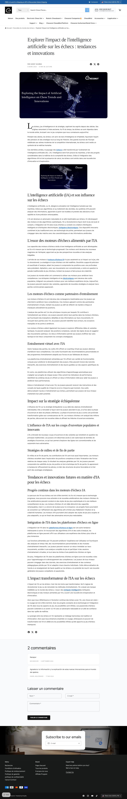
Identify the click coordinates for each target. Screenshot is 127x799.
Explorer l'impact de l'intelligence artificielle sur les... (53, 28)
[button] (119, 10)
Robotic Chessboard (53, 18)
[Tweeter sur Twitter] (94, 64)
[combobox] (60, 10)
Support (32, 23)
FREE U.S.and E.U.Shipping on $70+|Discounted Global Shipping (26, 2)
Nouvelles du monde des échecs (23, 28)
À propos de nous (41, 771)
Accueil (9, 28)
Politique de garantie (12, 774)
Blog (40, 23)
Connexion (94, 2)
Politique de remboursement (15, 771)
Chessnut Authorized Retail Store (83, 23)
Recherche (9, 765)
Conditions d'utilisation (13, 768)
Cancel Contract (10, 780)
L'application (111, 18)
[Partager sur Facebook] (91, 64)
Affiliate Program (41, 774)
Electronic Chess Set (34, 18)
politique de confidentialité (14, 777)
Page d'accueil (40, 765)
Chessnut (12, 796)
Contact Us (70, 772)
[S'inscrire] (79, 743)
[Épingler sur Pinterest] (98, 64)
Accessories (99, 18)
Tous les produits (41, 768)
